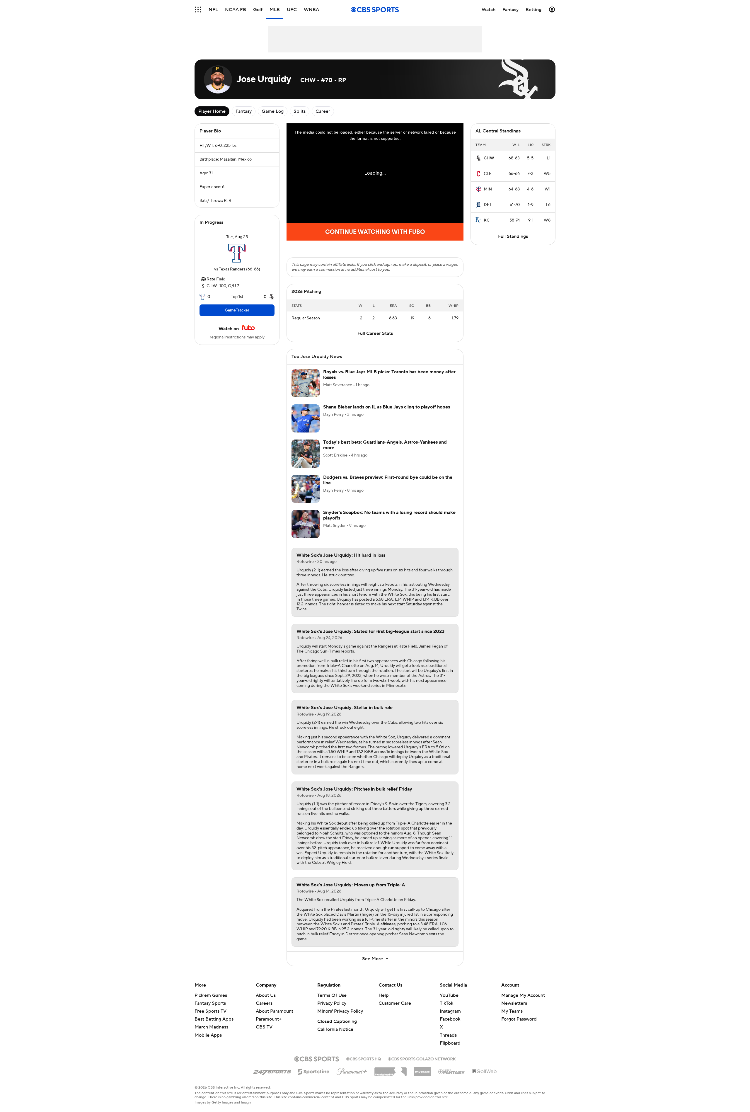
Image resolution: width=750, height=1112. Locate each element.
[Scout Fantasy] (451, 1078)
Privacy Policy (331, 1010)
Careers (264, 1010)
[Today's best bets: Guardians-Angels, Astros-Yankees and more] (306, 461)
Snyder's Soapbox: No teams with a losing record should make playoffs (389, 522)
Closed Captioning (337, 1028)
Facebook (450, 1026)
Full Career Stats (375, 340)
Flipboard (450, 1050)
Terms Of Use (332, 1002)
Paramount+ (269, 1026)
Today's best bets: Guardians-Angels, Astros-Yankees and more (385, 452)
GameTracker (237, 310)
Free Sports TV (210, 1018)
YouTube (449, 1002)
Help (384, 1002)
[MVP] (422, 1076)
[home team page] (237, 253)
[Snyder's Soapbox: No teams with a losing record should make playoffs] (306, 531)
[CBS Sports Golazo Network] (422, 1065)
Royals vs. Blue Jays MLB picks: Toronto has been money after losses (389, 381)
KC (487, 220)
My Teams (512, 1018)
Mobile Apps (208, 1042)
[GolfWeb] (484, 1079)
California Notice (335, 1036)
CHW (489, 158)
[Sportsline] (314, 1078)
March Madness (211, 1034)
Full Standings (513, 236)
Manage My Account (523, 1002)
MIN (488, 189)
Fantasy (244, 111)
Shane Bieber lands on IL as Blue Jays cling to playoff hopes (386, 414)
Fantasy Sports (210, 1010)
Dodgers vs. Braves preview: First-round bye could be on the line (387, 487)
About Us (266, 1002)
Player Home (212, 111)
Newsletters (514, 1010)
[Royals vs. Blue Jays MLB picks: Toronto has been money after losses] (306, 390)
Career (323, 111)
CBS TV (264, 1034)
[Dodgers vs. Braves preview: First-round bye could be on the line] (306, 496)
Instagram (450, 1018)
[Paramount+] (352, 1077)
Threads (448, 1042)
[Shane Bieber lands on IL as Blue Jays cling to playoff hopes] (306, 425)
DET (488, 204)
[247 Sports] (272, 1078)
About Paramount (274, 1018)
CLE (488, 173)
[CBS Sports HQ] (363, 1065)
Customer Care (395, 1010)
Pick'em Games (211, 1002)
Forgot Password (519, 1026)
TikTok (446, 1010)
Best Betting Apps (214, 1026)
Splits (300, 111)
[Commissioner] (390, 1076)
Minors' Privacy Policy (340, 1018)
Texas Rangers (232, 269)
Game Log (273, 111)
